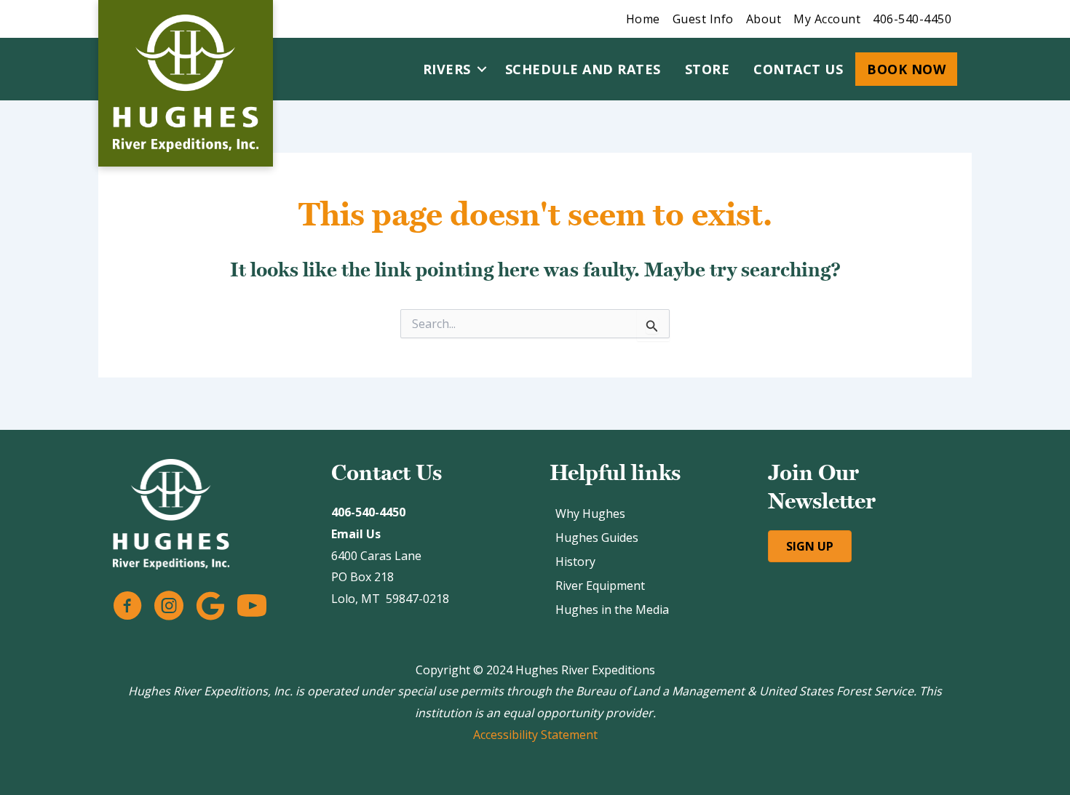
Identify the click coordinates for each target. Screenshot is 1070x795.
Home (643, 19)
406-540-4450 (912, 19)
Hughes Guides (596, 538)
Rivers (447, 69)
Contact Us (798, 69)
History (575, 562)
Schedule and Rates (583, 69)
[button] (482, 69)
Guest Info (703, 19)
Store (707, 69)
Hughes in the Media (612, 610)
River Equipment (600, 586)
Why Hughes (590, 514)
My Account (826, 19)
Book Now (906, 69)
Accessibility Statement (535, 735)
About (764, 19)
